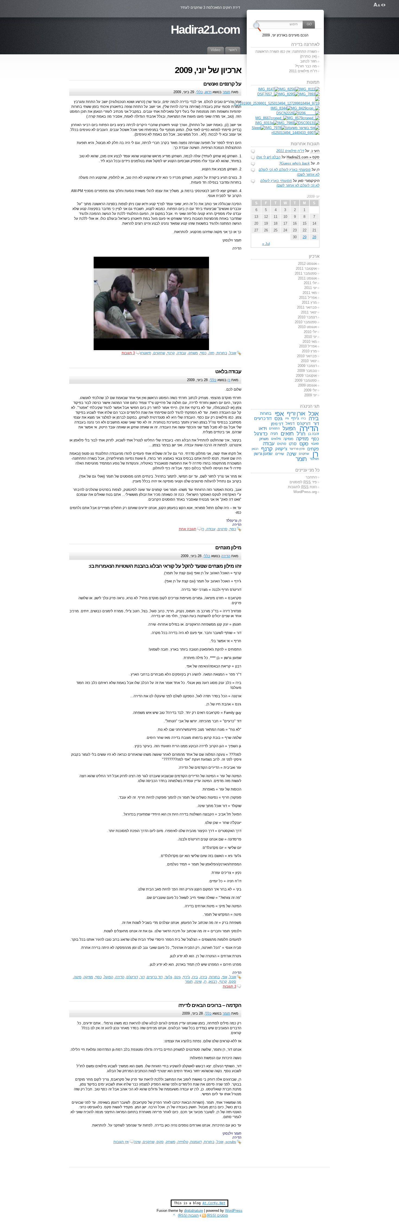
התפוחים (274, 428)
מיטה (77, 977)
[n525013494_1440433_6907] (295, 133)
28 (314, 237)
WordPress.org (305, 492)
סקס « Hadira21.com (303, 157)
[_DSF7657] (267, 94)
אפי (224, 977)
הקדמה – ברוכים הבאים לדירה (209, 1005)
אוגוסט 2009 (307, 385)
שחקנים (148, 1142)
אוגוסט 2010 (307, 327)
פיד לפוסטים (303, 482)
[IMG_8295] (288, 94)
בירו (195, 977)
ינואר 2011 (309, 312)
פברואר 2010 (307, 356)
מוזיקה (88, 977)
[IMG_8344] (281, 108)
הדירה (225, 556)
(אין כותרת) (308, 56)
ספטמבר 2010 (306, 322)
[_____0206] (308, 113)
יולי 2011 (310, 283)
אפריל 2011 (308, 298)
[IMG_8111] (309, 89)
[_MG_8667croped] (271, 118)
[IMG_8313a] (266, 123)
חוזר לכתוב (308, 61)
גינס (178, 977)
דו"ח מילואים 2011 (303, 71)
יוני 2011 (310, 288)
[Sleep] (258, 128)
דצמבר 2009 (307, 366)
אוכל (232, 353)
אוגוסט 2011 (307, 278)
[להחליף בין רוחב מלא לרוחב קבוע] (383, 5)
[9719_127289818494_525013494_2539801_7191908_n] (276, 103)
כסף (233, 529)
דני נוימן (277, 423)
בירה (203, 977)
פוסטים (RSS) (217, 1215)
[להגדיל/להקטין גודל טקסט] (376, 5)
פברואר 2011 (307, 307)
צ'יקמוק (281, 449)
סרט (292, 443)
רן (228, 380)
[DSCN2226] (287, 113)
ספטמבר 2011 (306, 273)
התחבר (311, 477)
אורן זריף (296, 413)
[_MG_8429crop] (305, 108)
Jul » (266, 244)
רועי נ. (314, 151)
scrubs (231, 1142)
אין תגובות (121, 1142)
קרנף (223, 982)
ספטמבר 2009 (306, 380)
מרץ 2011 (309, 302)
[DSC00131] (308, 123)
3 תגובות (229, 986)
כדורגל (260, 434)
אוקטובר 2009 (306, 376)
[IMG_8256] (289, 89)
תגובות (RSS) (188, 1215)
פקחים (313, 448)
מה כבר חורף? (306, 66)
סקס (232, 982)
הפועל (108, 977)
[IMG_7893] (309, 94)
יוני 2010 (310, 337)
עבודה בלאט (228, 371)
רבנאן (213, 982)
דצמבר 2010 (307, 317)
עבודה (211, 529)
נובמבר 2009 (307, 371)
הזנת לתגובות (302, 487)
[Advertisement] (199, 1186)
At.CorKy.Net (213, 1203)
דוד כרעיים (155, 977)
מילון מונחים (228, 547)
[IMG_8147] (268, 89)
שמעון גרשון (263, 453)
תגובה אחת (187, 529)
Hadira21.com (205, 29)
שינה (198, 982)
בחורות (222, 353)
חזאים (287, 434)
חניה (274, 433)
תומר (226, 92)
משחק (170, 1142)
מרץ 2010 (309, 351)
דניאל (290, 423)
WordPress (233, 1211)
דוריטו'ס (132, 977)
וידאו (208, 92)
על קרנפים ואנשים (222, 84)
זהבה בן (313, 434)
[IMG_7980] (288, 123)
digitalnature (193, 1211)
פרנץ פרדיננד (297, 448)
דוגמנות (196, 1142)
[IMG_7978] (275, 128)
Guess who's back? (294, 163)
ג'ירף (186, 977)
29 (304, 237)
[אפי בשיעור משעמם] (302, 128)
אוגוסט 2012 (307, 264)
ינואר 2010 (309, 361)
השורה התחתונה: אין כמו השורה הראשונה (286, 51)
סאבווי (315, 443)
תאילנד (314, 459)
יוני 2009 (310, 395)
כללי (199, 92)
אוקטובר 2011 (306, 268)
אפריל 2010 (308, 346)
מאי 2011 (310, 293)
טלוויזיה (183, 1142)
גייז (287, 418)
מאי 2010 (310, 342)
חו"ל (301, 434)
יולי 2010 (310, 332)
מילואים (276, 439)
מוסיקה (288, 439)
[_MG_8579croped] (303, 118)
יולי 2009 (310, 390)
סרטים (222, 529)
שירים (279, 453)
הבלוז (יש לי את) (268, 157)
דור (142, 977)
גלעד (168, 977)
